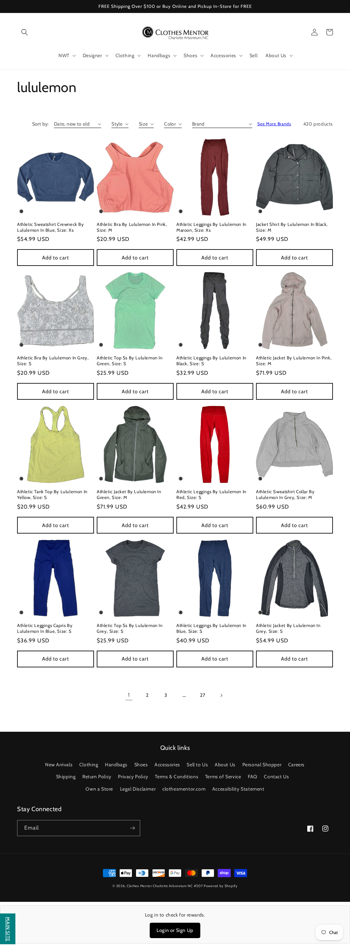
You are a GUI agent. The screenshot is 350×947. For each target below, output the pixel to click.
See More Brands (274, 123)
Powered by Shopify (221, 886)
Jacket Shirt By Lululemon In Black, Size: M (292, 227)
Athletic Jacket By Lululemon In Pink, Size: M (294, 360)
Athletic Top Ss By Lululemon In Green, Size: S (130, 360)
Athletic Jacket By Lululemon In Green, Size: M (129, 494)
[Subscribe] (132, 828)
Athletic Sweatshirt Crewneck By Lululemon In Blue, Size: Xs (50, 227)
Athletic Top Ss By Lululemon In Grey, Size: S (130, 628)
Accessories (167, 765)
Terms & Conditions (176, 776)
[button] (24, 32)
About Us (225, 765)
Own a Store (99, 789)
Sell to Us (197, 765)
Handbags (116, 765)
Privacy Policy (133, 776)
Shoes (141, 765)
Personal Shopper (262, 765)
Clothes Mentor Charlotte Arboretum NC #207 (165, 886)
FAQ (252, 776)
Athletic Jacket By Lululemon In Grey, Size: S (288, 628)
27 (202, 695)
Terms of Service (223, 776)
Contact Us (276, 776)
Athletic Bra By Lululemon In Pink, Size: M (132, 227)
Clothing (88, 765)
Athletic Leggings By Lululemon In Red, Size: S (211, 494)
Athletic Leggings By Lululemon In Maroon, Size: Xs (211, 227)
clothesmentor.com (183, 789)
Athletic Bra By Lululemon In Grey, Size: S (53, 360)
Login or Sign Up (175, 930)
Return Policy (96, 776)
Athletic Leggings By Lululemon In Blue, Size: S (211, 628)
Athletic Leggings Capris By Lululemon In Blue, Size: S (44, 628)
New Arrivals (58, 765)
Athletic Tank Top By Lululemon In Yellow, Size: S (52, 494)
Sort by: (40, 124)
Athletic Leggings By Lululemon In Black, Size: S (211, 360)
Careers (296, 765)
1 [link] (129, 695)
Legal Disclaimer (138, 789)
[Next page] (221, 695)
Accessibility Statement (238, 789)
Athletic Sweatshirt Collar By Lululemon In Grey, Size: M (285, 494)
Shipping (66, 776)
